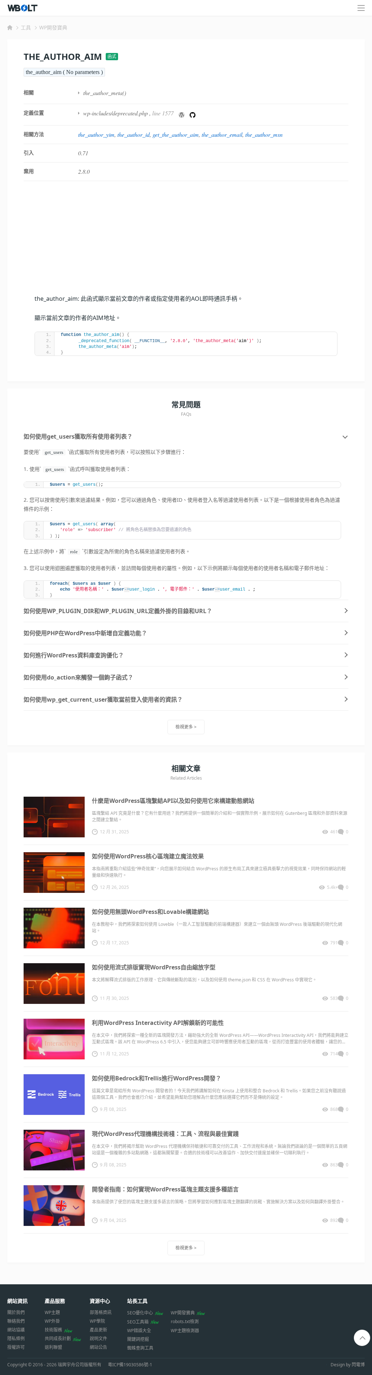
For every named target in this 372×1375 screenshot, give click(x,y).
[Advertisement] (186, 243)
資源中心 (100, 1300)
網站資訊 (17, 1300)
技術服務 (53, 1330)
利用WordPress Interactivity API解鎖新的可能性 (158, 1023)
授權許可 (16, 1347)
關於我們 (16, 1312)
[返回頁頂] (362, 1338)
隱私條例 (16, 1338)
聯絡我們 (16, 1321)
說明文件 (98, 1338)
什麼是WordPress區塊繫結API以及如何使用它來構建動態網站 (173, 801)
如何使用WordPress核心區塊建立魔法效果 (148, 856)
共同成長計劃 (58, 1338)
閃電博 (358, 1365)
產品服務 (55, 1300)
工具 (26, 27)
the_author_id (133, 134)
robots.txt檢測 (185, 1321)
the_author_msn (264, 134)
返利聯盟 (53, 1347)
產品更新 (98, 1330)
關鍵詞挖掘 (138, 1339)
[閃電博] (23, 8)
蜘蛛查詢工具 (140, 1348)
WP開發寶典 (53, 27)
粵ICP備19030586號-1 (130, 1365)
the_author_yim (96, 134)
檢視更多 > (186, 727)
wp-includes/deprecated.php (115, 113)
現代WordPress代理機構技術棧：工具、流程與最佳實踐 (165, 1134)
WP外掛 (52, 1321)
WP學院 (97, 1321)
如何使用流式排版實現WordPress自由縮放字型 (153, 967)
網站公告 (98, 1347)
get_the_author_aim (176, 134)
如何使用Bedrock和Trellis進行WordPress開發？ (156, 1078)
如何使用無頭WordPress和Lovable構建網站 (150, 912)
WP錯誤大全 (139, 1330)
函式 (112, 56)
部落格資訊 (101, 1312)
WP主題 (52, 1312)
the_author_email (222, 134)
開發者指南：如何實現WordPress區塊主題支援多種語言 (165, 1189)
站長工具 (137, 1300)
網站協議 (16, 1330)
